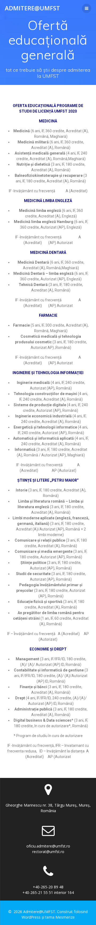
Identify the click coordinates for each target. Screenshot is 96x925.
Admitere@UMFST (32, 8)
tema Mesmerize (60, 917)
